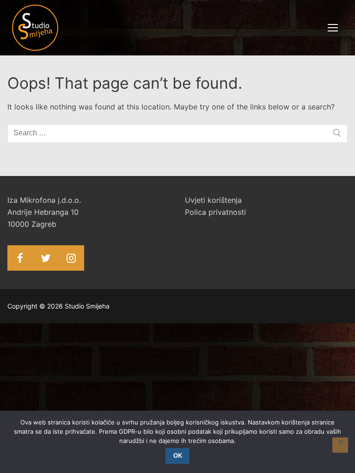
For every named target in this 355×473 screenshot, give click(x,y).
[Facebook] (20, 258)
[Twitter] (45, 258)
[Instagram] (71, 258)
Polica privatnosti (215, 212)
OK (177, 455)
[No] (340, 445)
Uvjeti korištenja (213, 200)
